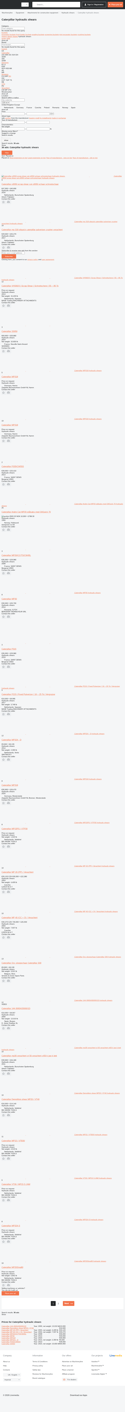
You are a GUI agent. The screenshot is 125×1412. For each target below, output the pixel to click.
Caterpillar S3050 (9, 331)
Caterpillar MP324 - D (11, 740)
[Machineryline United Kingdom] (10, 5)
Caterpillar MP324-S (11, 1226)
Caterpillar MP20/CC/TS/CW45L (16, 555)
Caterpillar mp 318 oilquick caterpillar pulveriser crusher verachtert (32, 230)
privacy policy (32, 259)
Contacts (6, 1370)
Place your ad (10, 1293)
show (6, 140)
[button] (4, 202)
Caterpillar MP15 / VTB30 (13, 1141)
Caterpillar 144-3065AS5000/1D (16, 1008)
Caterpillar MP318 (10, 377)
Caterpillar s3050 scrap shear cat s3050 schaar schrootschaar (30, 184)
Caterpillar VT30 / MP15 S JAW (16, 1184)
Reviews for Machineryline (42, 1374)
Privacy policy (37, 1366)
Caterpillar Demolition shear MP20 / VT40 (20, 1099)
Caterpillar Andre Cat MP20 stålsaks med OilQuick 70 (26, 512)
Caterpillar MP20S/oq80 (12, 1267)
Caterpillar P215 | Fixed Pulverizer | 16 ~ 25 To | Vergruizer (28, 694)
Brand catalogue (38, 1378)
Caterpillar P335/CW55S (13, 466)
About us (6, 1361)
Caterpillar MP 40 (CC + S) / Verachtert (19, 917)
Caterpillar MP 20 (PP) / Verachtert (17, 872)
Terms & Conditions (39, 1361)
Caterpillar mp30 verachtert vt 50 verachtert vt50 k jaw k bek (29, 1056)
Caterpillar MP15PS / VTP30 (14, 829)
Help (5, 1366)
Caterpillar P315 (9, 649)
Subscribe (9, 256)
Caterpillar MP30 (9, 599)
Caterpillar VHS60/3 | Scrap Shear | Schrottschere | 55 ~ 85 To (30, 286)
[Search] (34, 4)
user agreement (48, 259)
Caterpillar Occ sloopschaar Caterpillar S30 (21, 963)
